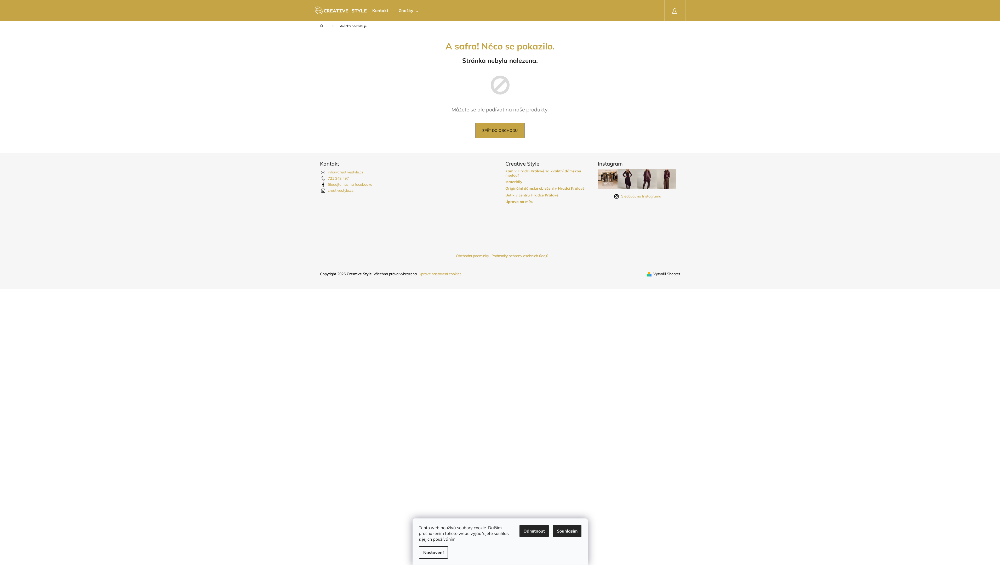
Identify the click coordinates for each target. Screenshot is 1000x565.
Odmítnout (534, 531)
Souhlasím (567, 531)
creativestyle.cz (340, 190)
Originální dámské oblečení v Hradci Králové (545, 188)
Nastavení (433, 552)
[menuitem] (380, 10)
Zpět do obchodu (500, 130)
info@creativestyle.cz (345, 172)
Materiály (513, 182)
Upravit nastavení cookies (440, 274)
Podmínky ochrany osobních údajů (520, 255)
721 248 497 (338, 178)
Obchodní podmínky (472, 255)
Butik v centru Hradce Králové (531, 195)
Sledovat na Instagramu (641, 196)
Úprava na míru (519, 202)
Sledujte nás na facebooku (350, 184)
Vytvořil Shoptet (666, 274)
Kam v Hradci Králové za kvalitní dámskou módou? (543, 173)
